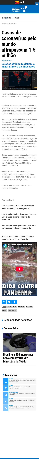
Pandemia (29, 307)
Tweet (15, 24)
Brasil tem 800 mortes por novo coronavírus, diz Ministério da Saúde (18, 358)
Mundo (17, 18)
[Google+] (4, 302)
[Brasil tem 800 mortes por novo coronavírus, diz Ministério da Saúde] (19, 342)
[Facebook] (14, 302)
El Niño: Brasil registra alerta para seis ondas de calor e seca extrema (22, 394)
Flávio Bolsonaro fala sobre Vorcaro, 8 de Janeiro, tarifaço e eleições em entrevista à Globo (21, 407)
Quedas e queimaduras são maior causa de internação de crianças (19, 387)
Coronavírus (11, 307)
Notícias (10, 18)
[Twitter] (9, 302)
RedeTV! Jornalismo (19, 9)
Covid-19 (21, 307)
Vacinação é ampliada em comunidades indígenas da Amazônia (22, 400)
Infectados (12, 310)
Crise (4, 310)
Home (4, 18)
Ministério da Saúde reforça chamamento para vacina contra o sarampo (22, 380)
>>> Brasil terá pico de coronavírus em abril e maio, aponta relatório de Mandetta (19, 217)
